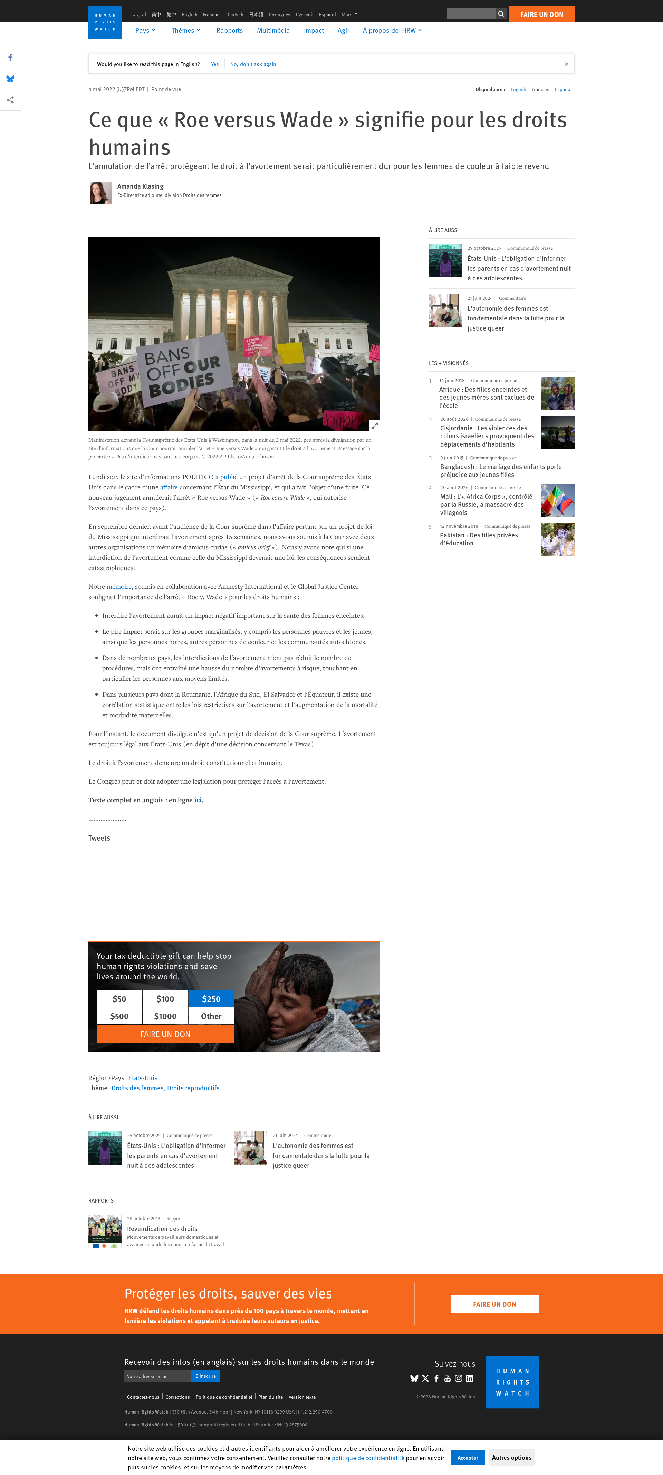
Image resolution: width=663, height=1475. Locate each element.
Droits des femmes (138, 1087)
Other (211, 1016)
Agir (343, 30)
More (352, 14)
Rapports (230, 30)
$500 (119, 1016)
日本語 (256, 14)
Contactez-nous (143, 1396)
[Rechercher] (501, 13)
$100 (165, 998)
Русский (305, 14)
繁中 (171, 14)
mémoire (119, 586)
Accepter (468, 1458)
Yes (215, 63)
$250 (211, 998)
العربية (139, 14)
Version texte (302, 1396)
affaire (169, 486)
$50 (119, 998)
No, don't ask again (253, 63)
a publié (226, 476)
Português (279, 14)
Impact (314, 30)
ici (198, 799)
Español (327, 14)
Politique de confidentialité (224, 1396)
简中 (156, 14)
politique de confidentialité (368, 1457)
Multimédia (273, 30)
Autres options (512, 1457)
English (190, 14)
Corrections (177, 1396)
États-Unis (142, 1077)
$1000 (165, 1016)
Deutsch (234, 14)
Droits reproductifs (193, 1087)
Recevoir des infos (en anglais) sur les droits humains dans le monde (249, 1361)
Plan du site (270, 1396)
